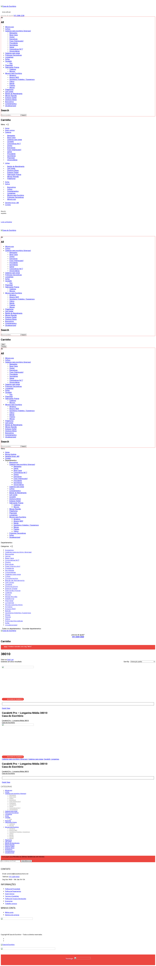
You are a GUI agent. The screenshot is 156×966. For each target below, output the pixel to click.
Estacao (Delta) (11, 98)
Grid (8, 660)
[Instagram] (5, 941)
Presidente (13, 43)
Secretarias (13, 45)
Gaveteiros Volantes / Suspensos (22, 79)
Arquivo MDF (14, 77)
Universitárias (14, 51)
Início (5, 646)
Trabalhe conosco (11, 903)
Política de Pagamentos (13, 891)
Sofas (7, 59)
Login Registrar (6, 222)
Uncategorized (10, 106)
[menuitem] (7, 128)
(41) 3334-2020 (78, 637)
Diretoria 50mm (11, 100)
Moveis (12, 71)
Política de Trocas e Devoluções (15, 899)
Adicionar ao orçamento (15, 699)
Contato (8, 458)
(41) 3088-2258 (19, 16)
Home (7, 452)
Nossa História (10, 454)
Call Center (9, 92)
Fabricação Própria (12, 67)
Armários (12, 75)
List (12, 660)
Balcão (11, 84)
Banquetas (13, 33)
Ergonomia (8, 901)
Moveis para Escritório (13, 73)
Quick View (6, 708)
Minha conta (9, 912)
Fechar (4, 346)
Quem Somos (9, 894)
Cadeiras (12, 69)
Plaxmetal (9, 65)
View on (4, 660)
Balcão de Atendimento (13, 94)
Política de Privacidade (12, 889)
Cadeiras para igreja (12, 53)
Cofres (7, 29)
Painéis (12, 86)
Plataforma (9, 90)
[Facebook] (5, 939)
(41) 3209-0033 (14, 877)
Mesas (12, 88)
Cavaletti (8, 61)
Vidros (11, 81)
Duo (10, 63)
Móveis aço (9, 27)
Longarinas (9, 57)
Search (23, 115)
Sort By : (127, 662)
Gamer (11, 47)
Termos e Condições (12, 896)
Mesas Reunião (11, 96)
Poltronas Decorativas (13, 55)
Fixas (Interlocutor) (16, 41)
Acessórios (9, 102)
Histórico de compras (12, 915)
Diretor (12, 37)
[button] (5, 125)
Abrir (3, 344)
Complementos (11, 104)
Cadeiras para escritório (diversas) (18, 31)
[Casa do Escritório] (8, 6)
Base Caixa (13, 35)
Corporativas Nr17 (16, 49)
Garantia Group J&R (12, 456)
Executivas (13, 39)
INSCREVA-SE (26, 861)
